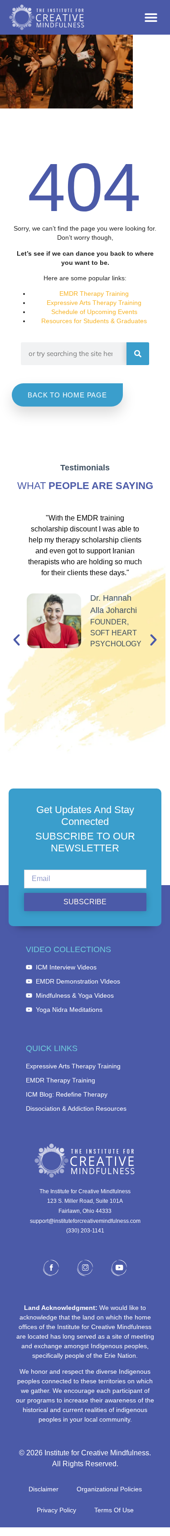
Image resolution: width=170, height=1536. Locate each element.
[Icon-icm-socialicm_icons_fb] (51, 1267)
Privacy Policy (56, 1510)
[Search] (137, 353)
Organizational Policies (109, 1489)
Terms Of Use (114, 1510)
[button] (151, 17)
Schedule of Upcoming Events (94, 311)
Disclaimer (43, 1489)
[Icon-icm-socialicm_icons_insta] (85, 1267)
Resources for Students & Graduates (94, 321)
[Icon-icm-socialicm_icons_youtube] (119, 1267)
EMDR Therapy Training (94, 293)
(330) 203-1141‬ (85, 1230)
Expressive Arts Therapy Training (94, 302)
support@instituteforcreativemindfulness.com (85, 1221)
